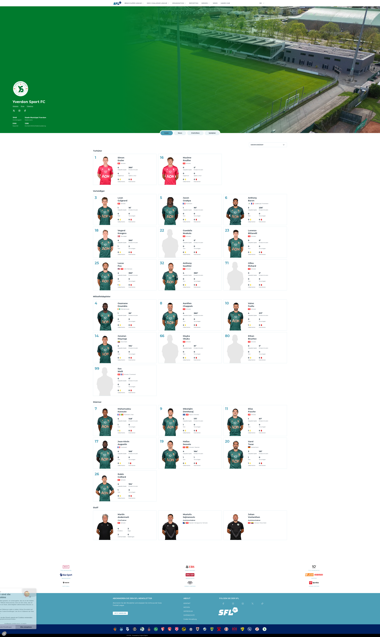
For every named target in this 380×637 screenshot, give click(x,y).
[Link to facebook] (25, 110)
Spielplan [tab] (212, 133)
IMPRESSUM (188, 611)
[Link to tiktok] (262, 603)
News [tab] (180, 133)
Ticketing (30, 106)
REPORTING (193, 3)
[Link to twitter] (14, 110)
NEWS (215, 3)
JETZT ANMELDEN (120, 613)
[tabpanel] (190, 342)
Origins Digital (143, 635)
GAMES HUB (225, 3)
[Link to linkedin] (243, 603)
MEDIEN (186, 607)
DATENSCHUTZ (189, 615)
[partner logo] (66, 569)
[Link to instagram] (19, 110)
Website (15, 106)
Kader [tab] (166, 133)
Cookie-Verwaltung (190, 619)
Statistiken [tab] (195, 133)
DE (260, 3)
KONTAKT (186, 603)
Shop (22, 106)
